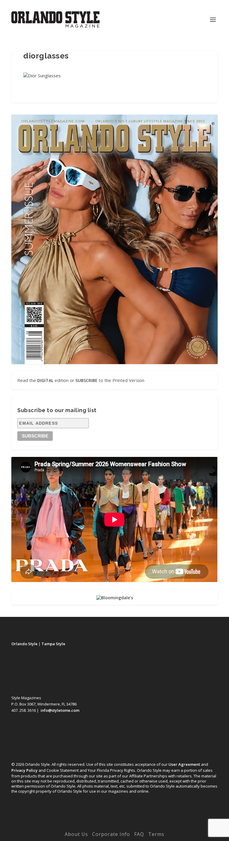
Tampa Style (53, 643)
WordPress (156, 825)
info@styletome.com (60, 710)
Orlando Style (24, 643)
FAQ (139, 834)
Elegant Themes (102, 825)
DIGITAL (45, 380)
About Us (76, 834)
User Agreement (184, 764)
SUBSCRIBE (86, 380)
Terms (156, 834)
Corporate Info (111, 834)
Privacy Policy (24, 770)
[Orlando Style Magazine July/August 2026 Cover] (114, 239)
